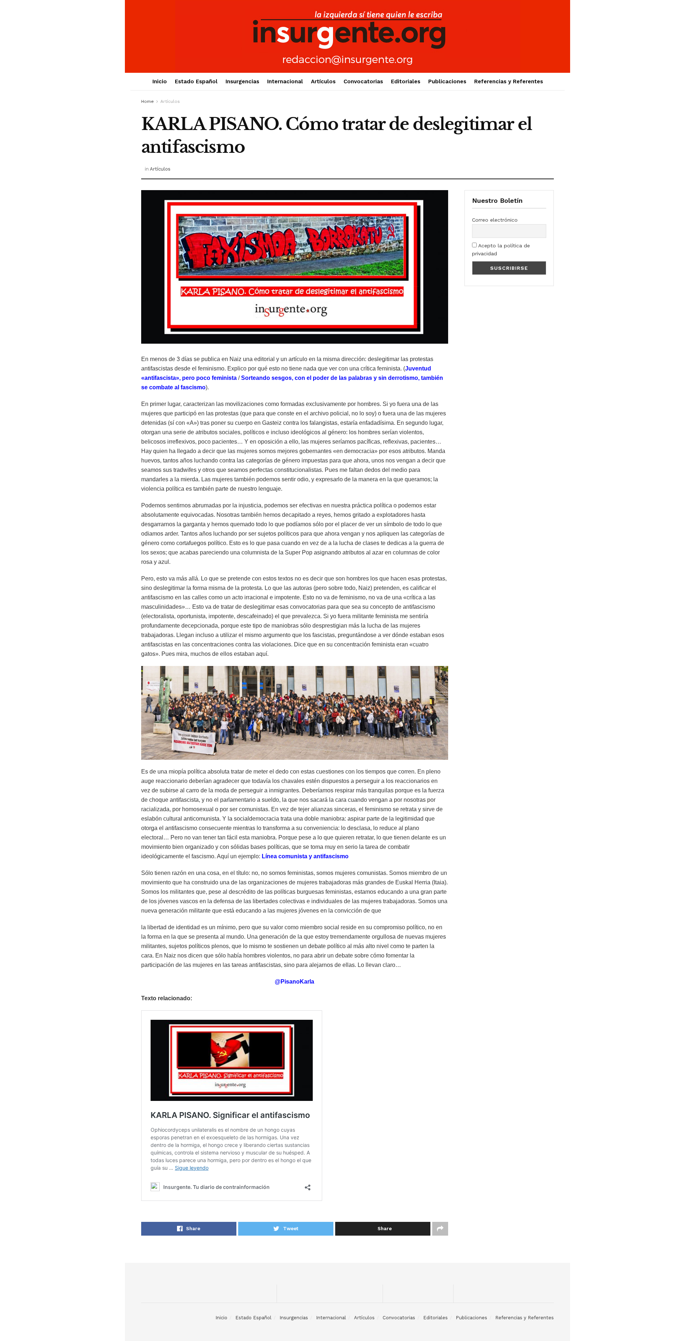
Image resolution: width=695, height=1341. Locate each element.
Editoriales (405, 81)
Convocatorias (363, 81)
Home (147, 101)
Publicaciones (447, 81)
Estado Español (196, 81)
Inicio (159, 81)
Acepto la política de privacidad (501, 249)
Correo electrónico (495, 220)
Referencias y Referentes (508, 81)
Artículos (323, 81)
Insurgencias (242, 81)
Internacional (285, 81)
